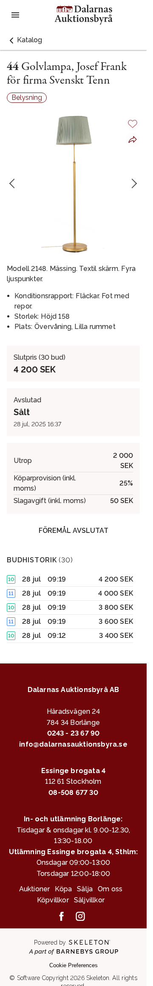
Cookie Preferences (73, 965)
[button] (24, 40)
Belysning (26, 97)
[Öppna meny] (15, 15)
